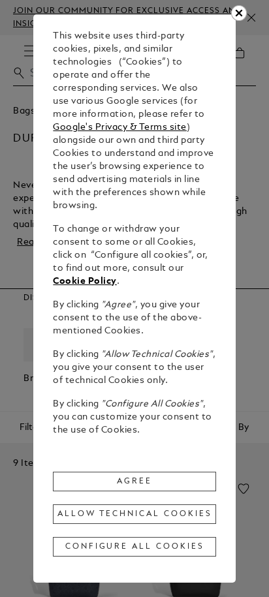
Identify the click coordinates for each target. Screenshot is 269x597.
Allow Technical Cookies (134, 514)
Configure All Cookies (134, 547)
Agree (134, 481)
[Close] (239, 13)
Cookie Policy (85, 281)
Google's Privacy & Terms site (120, 127)
